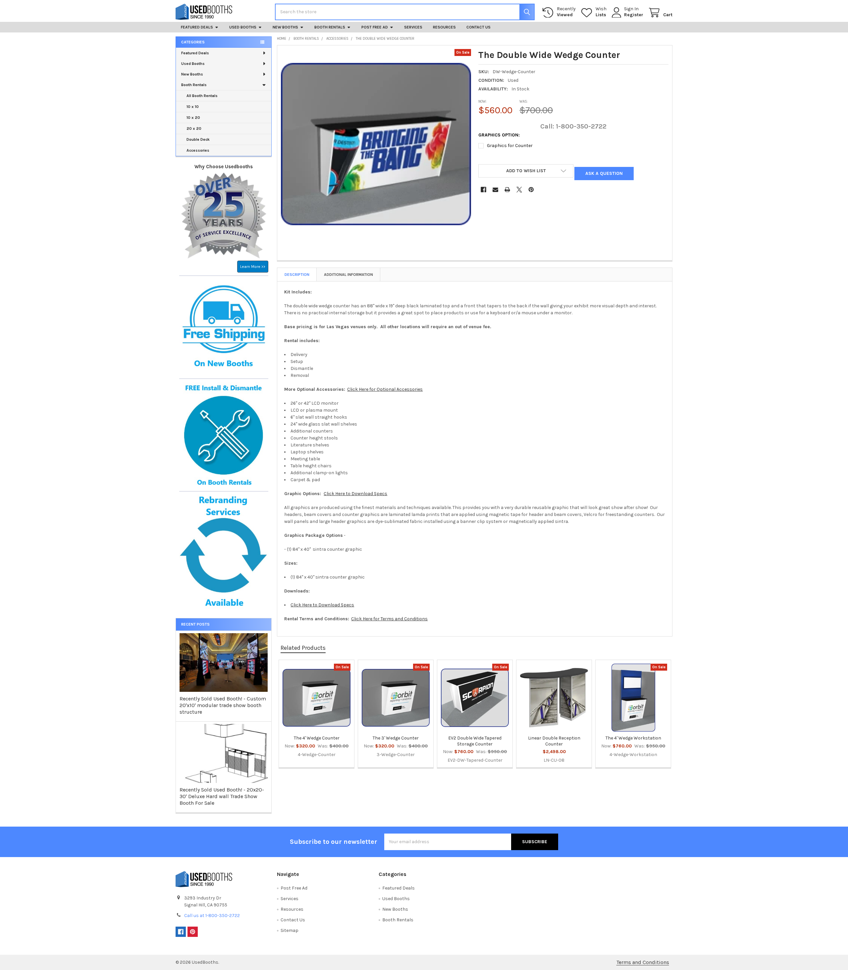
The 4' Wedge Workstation (633, 738)
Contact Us (478, 27)
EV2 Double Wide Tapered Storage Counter (475, 741)
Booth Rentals (329, 27)
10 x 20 (193, 117)
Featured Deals (197, 27)
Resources (444, 27)
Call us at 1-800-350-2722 (212, 915)
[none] (376, 144)
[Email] (495, 189)
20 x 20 (193, 128)
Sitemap (289, 930)
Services (413, 27)
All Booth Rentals (202, 95)
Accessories (197, 150)
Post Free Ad (374, 27)
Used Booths (242, 27)
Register (633, 15)
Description (297, 274)
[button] (525, 171)
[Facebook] (483, 189)
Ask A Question (604, 173)
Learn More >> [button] (252, 266)
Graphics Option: (499, 135)
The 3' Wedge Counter (396, 738)
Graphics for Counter (510, 145)
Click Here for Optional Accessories (385, 389)
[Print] (507, 189)
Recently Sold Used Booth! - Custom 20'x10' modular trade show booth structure (223, 705)
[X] (519, 189)
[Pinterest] (531, 189)
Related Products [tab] (303, 647)
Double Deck (198, 139)
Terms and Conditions (642, 962)
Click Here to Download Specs (355, 493)
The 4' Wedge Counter (317, 738)
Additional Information (348, 274)
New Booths (285, 27)
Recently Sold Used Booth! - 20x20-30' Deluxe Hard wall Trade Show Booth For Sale (222, 796)
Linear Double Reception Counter (554, 741)
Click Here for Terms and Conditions (389, 619)
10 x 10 (192, 106)
